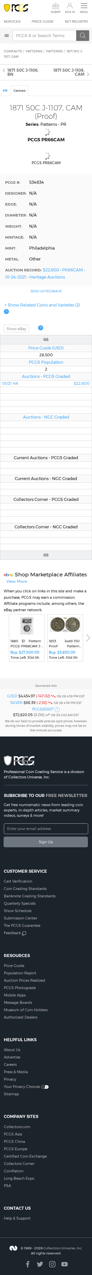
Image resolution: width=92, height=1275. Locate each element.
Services (12, 21)
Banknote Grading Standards (29, 896)
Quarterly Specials (20, 903)
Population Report (20, 973)
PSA (7, 1186)
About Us (12, 1050)
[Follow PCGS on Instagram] (52, 1264)
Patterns (34, 51)
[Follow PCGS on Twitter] (40, 1264)
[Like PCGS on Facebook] (27, 1264)
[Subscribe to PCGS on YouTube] (64, 1264)
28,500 (46, 355)
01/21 (46, 383)
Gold (12, 696)
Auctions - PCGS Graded (46, 376)
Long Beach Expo (19, 1178)
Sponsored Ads (46, 685)
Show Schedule (17, 911)
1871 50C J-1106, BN (23, 72)
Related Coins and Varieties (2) (44, 305)
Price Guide (43, 21)
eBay (16, 329)
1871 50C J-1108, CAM (69, 72)
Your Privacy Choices (22, 1086)
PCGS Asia (13, 1134)
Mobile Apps (15, 995)
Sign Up (46, 842)
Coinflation (14, 1171)
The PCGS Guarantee (22, 925)
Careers (10, 1064)
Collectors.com (17, 1127)
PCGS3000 (43, 709)
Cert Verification (18, 881)
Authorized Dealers (20, 1017)
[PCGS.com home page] (16, 8)
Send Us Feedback (46, 291)
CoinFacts (13, 51)
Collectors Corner (19, 1163)
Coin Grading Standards (25, 888)
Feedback (12, 933)
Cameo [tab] (20, 90)
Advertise (12, 1057)
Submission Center (20, 918)
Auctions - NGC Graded (46, 417)
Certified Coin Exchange (25, 1156)
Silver (16, 702)
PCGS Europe (15, 1149)
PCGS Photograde (20, 988)
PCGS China (14, 1141)
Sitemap (11, 1094)
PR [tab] (5, 90)
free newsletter (66, 795)
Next (88, 638)
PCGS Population (46, 362)
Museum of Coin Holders (26, 1010)
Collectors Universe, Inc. (63, 1248)
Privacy (10, 1079)
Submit (56, 12)
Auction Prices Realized (24, 980)
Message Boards (18, 1002)
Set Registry (76, 21)
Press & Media (16, 1072)
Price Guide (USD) (46, 347)
